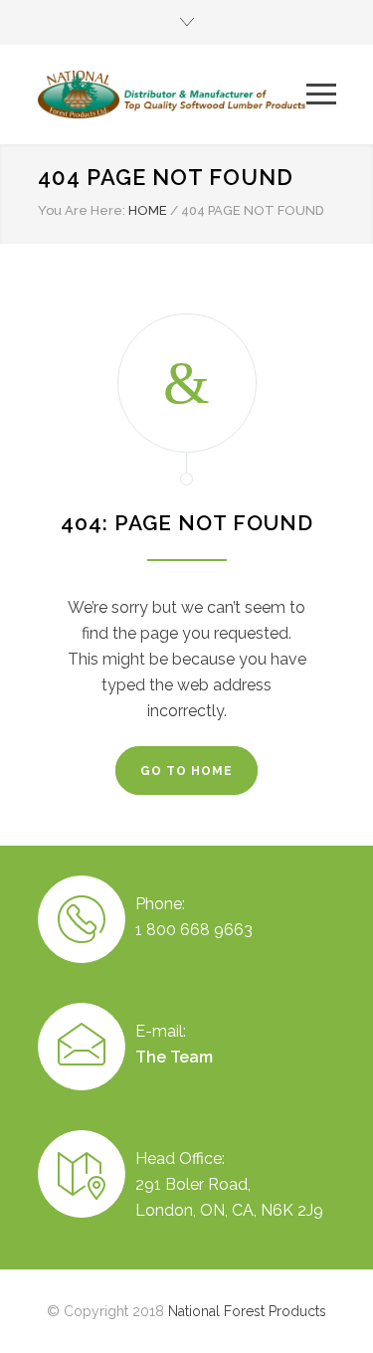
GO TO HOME (186, 771)
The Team (174, 1057)
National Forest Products (247, 1311)
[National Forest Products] (172, 94)
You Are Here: (81, 210)
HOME (147, 210)
